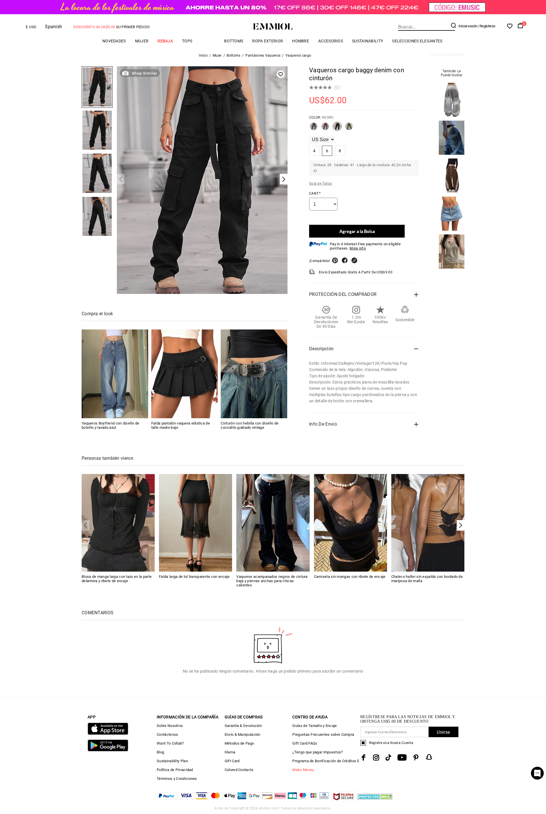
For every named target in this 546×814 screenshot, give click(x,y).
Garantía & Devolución (243, 726)
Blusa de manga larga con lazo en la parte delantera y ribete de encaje (117, 578)
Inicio (203, 55)
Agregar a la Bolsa (357, 231)
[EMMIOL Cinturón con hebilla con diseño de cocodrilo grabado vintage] (254, 373)
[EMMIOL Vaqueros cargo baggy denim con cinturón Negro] (337, 128)
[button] (460, 525)
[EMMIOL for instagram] (376, 757)
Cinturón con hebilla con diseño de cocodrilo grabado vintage (249, 425)
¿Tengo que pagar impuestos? (317, 752)
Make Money (303, 770)
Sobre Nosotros (170, 726)
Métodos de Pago (239, 743)
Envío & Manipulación (242, 734)
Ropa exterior (267, 41)
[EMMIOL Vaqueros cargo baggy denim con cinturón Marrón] (325, 128)
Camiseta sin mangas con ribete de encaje (350, 576)
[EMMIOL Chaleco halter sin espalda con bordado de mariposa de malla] (427, 522)
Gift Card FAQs (304, 743)
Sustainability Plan (172, 761)
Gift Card (232, 761)
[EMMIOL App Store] (108, 733)
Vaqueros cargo (298, 55)
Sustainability (367, 41)
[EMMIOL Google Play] (108, 750)
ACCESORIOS (330, 41)
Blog (160, 752)
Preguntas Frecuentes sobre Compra (323, 734)
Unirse (443, 732)
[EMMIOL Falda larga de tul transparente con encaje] (195, 522)
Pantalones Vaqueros (262, 55)
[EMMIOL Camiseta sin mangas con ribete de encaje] (350, 522)
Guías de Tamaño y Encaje (314, 726)
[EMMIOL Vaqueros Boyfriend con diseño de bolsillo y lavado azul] (115, 373)
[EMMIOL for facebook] (363, 757)
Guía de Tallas (320, 184)
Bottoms (233, 41)
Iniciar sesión (467, 26)
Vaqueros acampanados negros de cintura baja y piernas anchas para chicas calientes (271, 580)
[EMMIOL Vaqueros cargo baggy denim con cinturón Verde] (349, 128)
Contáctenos (167, 734)
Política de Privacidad (175, 770)
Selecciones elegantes (417, 41)
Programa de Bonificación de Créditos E (325, 761)
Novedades (114, 41)
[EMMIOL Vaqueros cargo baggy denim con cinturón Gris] (313, 128)
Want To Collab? (170, 743)
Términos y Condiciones (177, 778)
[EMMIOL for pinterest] (416, 757)
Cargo (208, 40)
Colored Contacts (239, 770)
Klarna (230, 752)
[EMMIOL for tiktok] (388, 757)
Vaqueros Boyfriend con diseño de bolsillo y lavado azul (110, 425)
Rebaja (165, 41)
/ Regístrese (486, 26)
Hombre (300, 41)
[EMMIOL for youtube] (402, 757)
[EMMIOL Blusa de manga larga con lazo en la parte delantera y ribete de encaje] (118, 522)
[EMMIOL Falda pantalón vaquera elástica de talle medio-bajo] (184, 373)
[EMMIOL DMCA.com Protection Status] (374, 800)
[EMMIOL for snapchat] (429, 757)
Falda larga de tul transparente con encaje (194, 576)
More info (357, 248)
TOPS (187, 41)
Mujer (142, 41)
